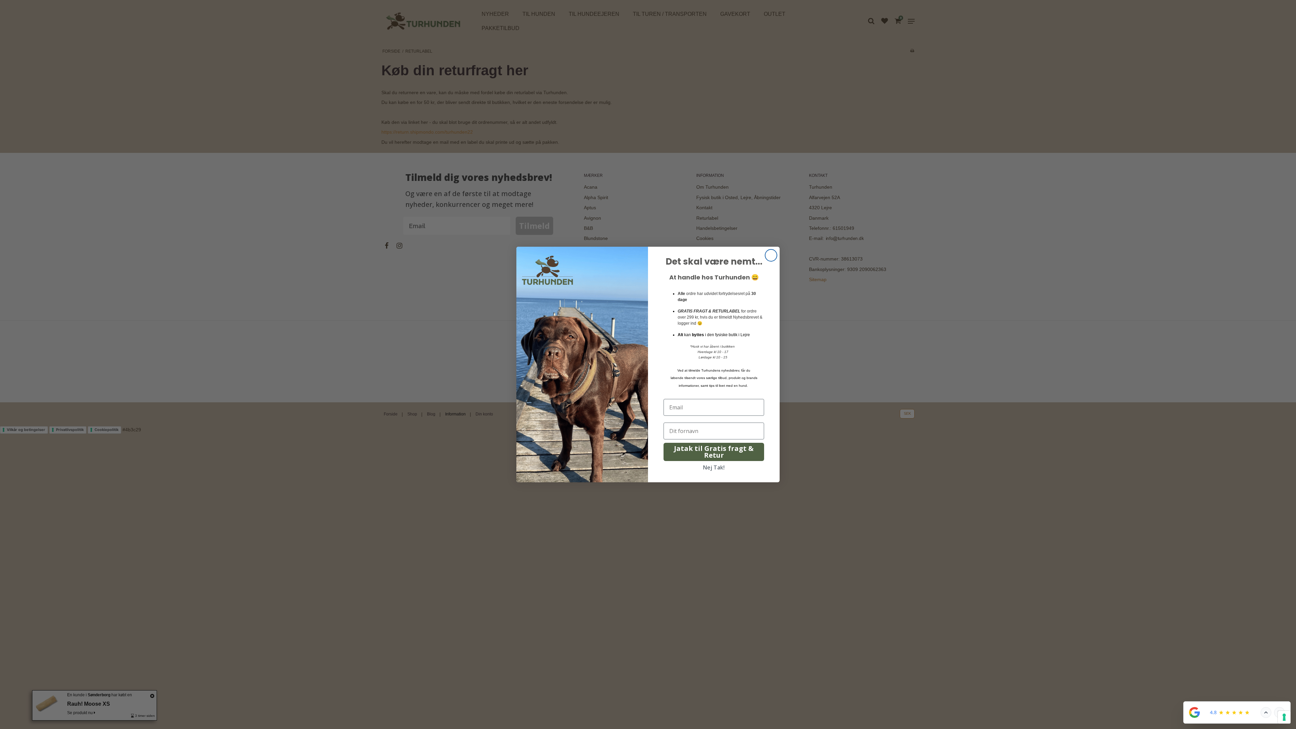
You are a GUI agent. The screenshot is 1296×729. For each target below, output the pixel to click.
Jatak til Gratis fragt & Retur (714, 452)
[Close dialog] (771, 255)
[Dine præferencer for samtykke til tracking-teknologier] (1284, 717)
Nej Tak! (714, 467)
